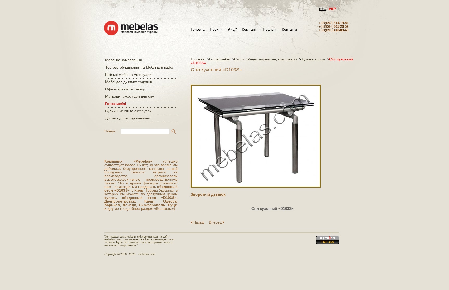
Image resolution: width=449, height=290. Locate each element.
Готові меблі (115, 104)
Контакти (289, 29)
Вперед (215, 222)
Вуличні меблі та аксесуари (128, 111)
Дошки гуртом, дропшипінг (127, 118)
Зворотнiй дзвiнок (208, 194)
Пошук (109, 131)
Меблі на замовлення (123, 60)
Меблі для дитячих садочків (128, 82)
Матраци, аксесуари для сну (129, 96)
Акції (232, 29)
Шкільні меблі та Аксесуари (128, 74)
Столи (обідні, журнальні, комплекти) (265, 59)
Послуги (270, 29)
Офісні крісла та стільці (125, 89)
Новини (216, 29)
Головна (198, 29)
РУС (322, 9)
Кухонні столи (313, 59)
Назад (198, 222)
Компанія (250, 29)
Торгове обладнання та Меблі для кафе (139, 67)
